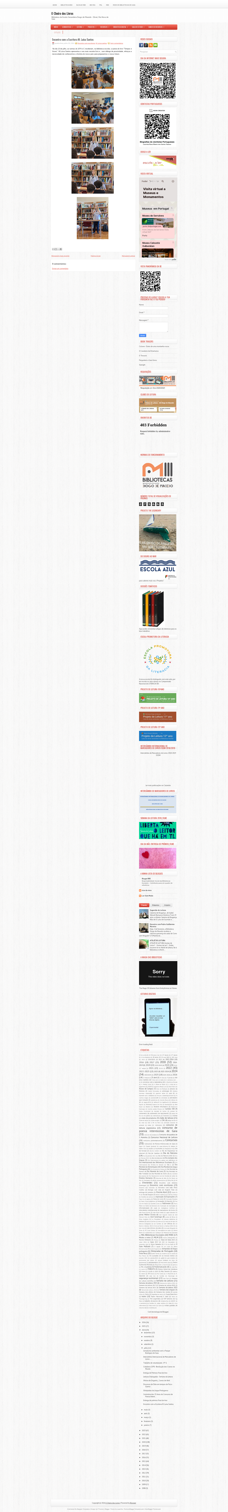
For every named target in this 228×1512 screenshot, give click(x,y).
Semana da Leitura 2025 (168, 1287)
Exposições (170, 1197)
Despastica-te (169, 1148)
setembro (147, 1344)
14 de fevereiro (145, 1057)
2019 (148, 1065)
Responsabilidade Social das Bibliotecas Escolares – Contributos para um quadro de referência (157, 883)
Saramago (171, 1276)
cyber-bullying (163, 1146)
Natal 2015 (171, 1240)
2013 (144, 1469)
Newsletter (171, 1242)
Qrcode (150, 1271)
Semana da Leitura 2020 (166, 1285)
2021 (151, 1068)
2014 (143, 1059)
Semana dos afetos (146, 1292)
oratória (164, 1253)
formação (161, 1201)
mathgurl (158, 1233)
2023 (156, 1071)
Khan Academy (143, 1219)
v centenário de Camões (146, 1303)
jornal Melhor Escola (147, 1215)
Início (56, 27)
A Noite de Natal (159, 1084)
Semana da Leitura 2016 (167, 1283)
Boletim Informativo (161, 1107)
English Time (170, 1190)
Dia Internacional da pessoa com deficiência (161, 1160)
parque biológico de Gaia (166, 1260)
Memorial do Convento (170, 1233)
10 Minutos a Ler (154, 1055)
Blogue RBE (81, 5)
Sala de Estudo (138, 27)
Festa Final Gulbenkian (148, 1201)
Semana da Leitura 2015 (148, 1283)
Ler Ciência (168, 1224)
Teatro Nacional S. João (159, 1296)
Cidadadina (166, 1116)
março (146, 1417)
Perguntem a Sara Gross (148, 360)
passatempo (142, 1262)
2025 (156, 1074)
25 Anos (162, 1078)
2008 (144, 1488)
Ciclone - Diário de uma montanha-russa (154, 346)
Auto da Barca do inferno (167, 1100)
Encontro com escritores (86, 43)
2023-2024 (165, 1071)
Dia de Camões (154, 1153)
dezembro (148, 1333)
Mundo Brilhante (145, 1240)
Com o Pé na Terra (154, 1123)
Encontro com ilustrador (147, 1188)
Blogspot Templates (83, 1509)
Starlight (142, 365)
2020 (167, 1065)
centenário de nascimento (159, 1113)
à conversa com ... (171, 1080)
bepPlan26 (165, 1102)
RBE (107, 5)
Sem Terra (166, 1278)
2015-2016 (169, 1059)
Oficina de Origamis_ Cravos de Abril (156, 1380)
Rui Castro (160, 1274)
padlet (163, 1258)
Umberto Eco (164, 1301)
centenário (143, 1113)
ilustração (163, 1206)
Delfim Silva (142, 1148)
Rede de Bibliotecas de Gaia (124, 5)
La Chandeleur (156, 1219)
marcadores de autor (164, 1230)
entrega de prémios (146, 1192)
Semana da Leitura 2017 (147, 1285)
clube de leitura (166, 1118)
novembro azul (143, 1244)
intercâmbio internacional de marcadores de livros (157, 1210)
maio (146, 1410)
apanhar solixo (160, 1093)
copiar (141, 1146)
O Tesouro (143, 356)
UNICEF (173, 1301)
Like (148, 1228)
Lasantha (120, 1509)
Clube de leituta (144, 1120)
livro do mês (156, 1228)
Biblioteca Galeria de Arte (154, 1104)
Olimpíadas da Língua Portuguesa (155, 1390)
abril (146, 1413)
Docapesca (147, 1180)
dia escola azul (157, 1158)
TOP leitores (167, 1299)
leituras (160, 1221)
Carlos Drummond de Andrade (149, 1111)
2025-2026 (166, 1075)
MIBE (171, 1235)
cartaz (164, 1111)
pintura (175, 1265)
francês (169, 1201)
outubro (147, 1340)
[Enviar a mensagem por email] (53, 249)
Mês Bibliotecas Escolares (152, 1235)
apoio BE (172, 1093)
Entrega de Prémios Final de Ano (155, 1373)
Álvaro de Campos (146, 1089)
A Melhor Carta (146, 1084)
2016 (141, 1062)
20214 (161, 1068)
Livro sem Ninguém (169, 1228)
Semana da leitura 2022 (147, 1288)
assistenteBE (155, 1098)
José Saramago (156, 1217)
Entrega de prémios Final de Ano (155, 1400)
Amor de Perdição (161, 1089)
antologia (165, 1091)
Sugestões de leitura (157, 1294)
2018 (163, 1062)
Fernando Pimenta (171, 1199)
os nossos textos (168, 1256)
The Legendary (155, 1299)
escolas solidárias (161, 1194)
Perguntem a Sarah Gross (162, 1265)
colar (143, 1123)
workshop (152, 1308)
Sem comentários (116, 43)
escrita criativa (172, 1194)
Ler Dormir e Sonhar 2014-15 (166, 1226)
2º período (170, 1078)
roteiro (143, 1274)
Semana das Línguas (167, 1290)
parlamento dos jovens (146, 1260)
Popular (144, 905)
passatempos (153, 1262)
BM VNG (92, 5)
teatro (144, 1296)
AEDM (55, 5)
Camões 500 (170, 1109)
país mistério (171, 1258)
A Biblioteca (67, 27)
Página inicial (96, 256)
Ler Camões (157, 1224)
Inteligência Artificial (167, 1208)
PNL (100, 5)
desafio (151, 1148)
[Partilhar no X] (58, 249)
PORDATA (151, 1269)
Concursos (171, 1140)
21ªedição (146, 1078)
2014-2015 (151, 1059)
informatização (144, 1208)
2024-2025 (147, 1075)
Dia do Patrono (170, 1153)
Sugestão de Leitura (158, 910)
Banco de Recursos (156, 27)
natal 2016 (143, 1242)
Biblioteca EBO (66, 5)
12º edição (165, 1055)
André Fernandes (153, 1091)
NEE (163, 1242)
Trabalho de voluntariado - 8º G (155, 1363)
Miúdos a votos (145, 1237)
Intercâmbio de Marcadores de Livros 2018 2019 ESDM (158, 754)
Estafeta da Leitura (147, 1197)
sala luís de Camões (156, 1276)
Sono (147, 1294)
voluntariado (143, 1308)
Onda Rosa (143, 1253)
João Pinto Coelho (158, 1212)
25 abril (154, 1077)
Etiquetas (155, 905)
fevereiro (147, 1421)
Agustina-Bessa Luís (160, 1086)
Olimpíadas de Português (162, 1251)
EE (176, 1180)
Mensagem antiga (128, 256)
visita (160, 1305)
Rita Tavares (165, 1271)
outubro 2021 (143, 1258)
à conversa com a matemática (151, 1082)
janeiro (146, 1425)
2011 (144, 1477)
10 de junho (142, 1055)
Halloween (166, 1203)
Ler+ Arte (141, 1228)
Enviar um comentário (60, 268)
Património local (166, 1262)
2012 (144, 1473)
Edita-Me (170, 1180)
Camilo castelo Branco (155, 1109)
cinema (174, 1116)
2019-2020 (158, 1065)
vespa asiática (161, 1303)
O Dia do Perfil (168, 1244)
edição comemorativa (159, 1180)
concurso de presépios (150, 1135)
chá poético (147, 1116)
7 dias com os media (157, 1080)
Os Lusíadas (153, 1256)
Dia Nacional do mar (155, 1176)
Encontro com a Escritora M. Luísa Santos (73, 39)
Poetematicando (160, 1267)
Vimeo (174, 988)
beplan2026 (147, 1102)
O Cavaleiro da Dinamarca (148, 351)
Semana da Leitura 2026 (149, 1290)
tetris (173, 1296)
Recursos (104, 27)
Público (143, 1271)
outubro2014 (154, 1258)
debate (173, 1146)
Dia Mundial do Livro (155, 1171)
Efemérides (147, 1182)
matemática (149, 1233)
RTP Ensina (151, 1274)
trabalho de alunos (151, 1301)
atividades (164, 1098)
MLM (156, 1237)
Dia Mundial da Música (157, 1169)
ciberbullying (156, 1116)
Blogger (165, 1312)
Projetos (92, 27)
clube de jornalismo (148, 1118)
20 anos (155, 1057)
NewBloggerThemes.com (153, 1509)
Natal (163, 1240)
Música (156, 1240)
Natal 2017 (154, 1242)
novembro (148, 1336)
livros (140, 1230)
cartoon (172, 1111)
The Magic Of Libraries (147, 988)
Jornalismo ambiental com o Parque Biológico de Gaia (156, 1352)
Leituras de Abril (170, 1221)
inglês (155, 1208)
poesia (148, 1267)
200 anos (174, 1057)
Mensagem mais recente (60, 256)
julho (146, 1348)
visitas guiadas (169, 1305)
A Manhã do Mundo (171, 1082)
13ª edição (174, 1055)
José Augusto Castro (165, 1215)
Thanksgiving (143, 1299)
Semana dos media (163, 1292)
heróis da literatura (151, 1206)
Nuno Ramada (156, 1244)
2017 (151, 1062)
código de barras (172, 1120)
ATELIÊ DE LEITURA (157, 940)
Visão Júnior (152, 1305)
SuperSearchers (171, 1294)
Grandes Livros (155, 1203)
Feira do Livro (158, 1199)
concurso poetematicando (152, 1140)
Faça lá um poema (145, 1199)
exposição (159, 1197)
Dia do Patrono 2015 (165, 1156)
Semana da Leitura (164, 1280)
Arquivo (167, 905)
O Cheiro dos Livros (62, 13)
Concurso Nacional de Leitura (164, 1137)
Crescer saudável (151, 1146)
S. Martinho (169, 1274)
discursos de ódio (161, 1178)
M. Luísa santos (101, 43)
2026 (175, 1074)
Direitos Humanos (146, 1178)
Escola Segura (148, 1194)
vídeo (170, 1303)
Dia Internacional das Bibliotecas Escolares (155, 1162)
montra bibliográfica (169, 1238)
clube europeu (155, 1120)
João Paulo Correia (144, 1212)
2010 (144, 1481)
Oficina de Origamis (153, 1249)
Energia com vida (154, 1190)
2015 (160, 1059)
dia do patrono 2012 (149, 1156)
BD (140, 1102)
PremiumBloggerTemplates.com (134, 1509)
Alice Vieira (172, 1086)
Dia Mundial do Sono (159, 1174)
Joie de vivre (146, 890)
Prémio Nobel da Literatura (167, 1269)
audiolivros (154, 1100)
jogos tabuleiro (170, 1212)
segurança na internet (148, 1278)
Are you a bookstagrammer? (165, 1095)
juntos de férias (170, 1217)
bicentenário (168, 1104)
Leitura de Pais (151, 1221)
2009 (144, 1484)
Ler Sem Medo (147, 896)
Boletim (148, 1107)
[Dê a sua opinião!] (55, 249)
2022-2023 (144, 1071)
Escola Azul (161, 1192)
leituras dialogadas (145, 1224)
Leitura (80, 27)
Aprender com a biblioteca (147, 1095)
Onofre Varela (155, 1253)
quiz (156, 1271)
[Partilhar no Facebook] (61, 249)
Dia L (169, 1165)
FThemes (101, 1509)
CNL (163, 1120)
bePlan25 (157, 1102)
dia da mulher (154, 1151)
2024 (174, 1071)
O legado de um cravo (162, 1246)
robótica (175, 1271)
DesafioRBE (158, 1148)
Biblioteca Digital (120, 27)
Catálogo (57, 32)
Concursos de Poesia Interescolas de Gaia (159, 1144)
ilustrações (172, 1206)
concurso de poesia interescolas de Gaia (158, 1129)
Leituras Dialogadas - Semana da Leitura (158, 1377)
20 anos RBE (165, 1057)
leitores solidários (169, 1219)
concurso (158, 1125)
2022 (169, 1068)
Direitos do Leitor (170, 1176)
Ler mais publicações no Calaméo (158, 785)
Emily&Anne (164, 988)
